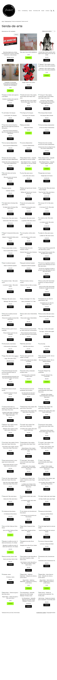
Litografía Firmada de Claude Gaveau (10, 393)
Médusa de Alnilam (28, 127)
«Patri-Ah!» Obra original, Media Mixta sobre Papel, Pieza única (10, 483)
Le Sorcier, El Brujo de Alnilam (47, 543)
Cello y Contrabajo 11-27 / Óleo (28, 301)
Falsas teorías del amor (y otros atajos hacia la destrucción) (10, 465)
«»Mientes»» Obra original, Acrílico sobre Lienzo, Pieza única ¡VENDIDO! (46, 69)
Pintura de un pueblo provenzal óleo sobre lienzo (10, 318)
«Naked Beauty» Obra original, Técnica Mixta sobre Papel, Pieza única (28, 450)
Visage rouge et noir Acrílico (28, 82)
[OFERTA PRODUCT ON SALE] (10, 41)
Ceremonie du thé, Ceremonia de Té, (46, 560)
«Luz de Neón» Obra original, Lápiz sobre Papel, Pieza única (47, 483)
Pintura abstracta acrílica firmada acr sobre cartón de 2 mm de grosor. (28, 333)
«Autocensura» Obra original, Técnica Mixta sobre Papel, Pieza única (46, 432)
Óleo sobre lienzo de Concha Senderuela (10, 178)
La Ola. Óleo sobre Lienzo (28, 175)
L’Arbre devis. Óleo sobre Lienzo (10, 220)
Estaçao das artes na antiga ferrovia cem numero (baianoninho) (46, 147)
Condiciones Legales (41, 612)
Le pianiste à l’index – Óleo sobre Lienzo (10, 285)
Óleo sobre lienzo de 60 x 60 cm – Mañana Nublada (47, 360)
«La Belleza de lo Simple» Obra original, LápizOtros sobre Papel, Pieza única (28, 485)
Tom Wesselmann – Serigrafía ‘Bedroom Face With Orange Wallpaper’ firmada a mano (28, 600)
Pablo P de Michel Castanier (10, 265)
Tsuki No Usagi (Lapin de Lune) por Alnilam (47, 531)
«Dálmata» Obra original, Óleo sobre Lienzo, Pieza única (46, 411)
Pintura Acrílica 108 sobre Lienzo (46, 316)
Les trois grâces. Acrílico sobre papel (28, 238)
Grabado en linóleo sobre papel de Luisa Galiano (10, 99)
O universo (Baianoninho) (28, 145)
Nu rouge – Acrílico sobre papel (47, 331)
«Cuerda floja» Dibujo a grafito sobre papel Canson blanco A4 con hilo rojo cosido (46, 53)
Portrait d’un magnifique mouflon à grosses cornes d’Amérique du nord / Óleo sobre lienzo (46, 270)
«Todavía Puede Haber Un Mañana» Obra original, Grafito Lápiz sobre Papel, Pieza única (10, 414)
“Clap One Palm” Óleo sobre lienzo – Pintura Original (46, 193)
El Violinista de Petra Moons (10, 513)
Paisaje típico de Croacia (46, 175)
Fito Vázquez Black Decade (46, 115)
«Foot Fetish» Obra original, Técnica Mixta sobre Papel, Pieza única (10, 447)
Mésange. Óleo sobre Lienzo (10, 301)
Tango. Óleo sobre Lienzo (10, 358)
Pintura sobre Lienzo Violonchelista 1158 (29, 318)
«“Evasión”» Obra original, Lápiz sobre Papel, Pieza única (46, 447)
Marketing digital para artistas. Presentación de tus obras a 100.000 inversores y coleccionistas (10, 54)
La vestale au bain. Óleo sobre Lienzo (47, 223)
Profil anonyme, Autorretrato (10, 346)
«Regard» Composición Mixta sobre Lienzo (10, 238)
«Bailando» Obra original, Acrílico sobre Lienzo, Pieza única (10, 429)
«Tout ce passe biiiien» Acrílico (10, 250)
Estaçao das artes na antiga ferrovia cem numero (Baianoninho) (10, 162)
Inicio (3, 21)
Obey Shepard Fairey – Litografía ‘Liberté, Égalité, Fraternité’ (46, 162)
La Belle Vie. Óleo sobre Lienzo (47, 235)
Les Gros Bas (47, 346)
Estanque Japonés (10, 190)
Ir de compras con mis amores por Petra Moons (28, 516)
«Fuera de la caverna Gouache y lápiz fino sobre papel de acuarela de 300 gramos (10, 132)
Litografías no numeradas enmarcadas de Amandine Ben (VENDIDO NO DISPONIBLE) (10, 84)
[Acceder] (53, 11)
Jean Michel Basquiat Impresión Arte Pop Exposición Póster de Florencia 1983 (10, 378)
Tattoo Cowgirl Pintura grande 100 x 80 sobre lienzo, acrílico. (46, 253)
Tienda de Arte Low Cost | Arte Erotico (11, 612)
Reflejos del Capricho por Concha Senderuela (28, 193)
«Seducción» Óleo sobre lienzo (10, 499)
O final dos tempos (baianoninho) (46, 127)
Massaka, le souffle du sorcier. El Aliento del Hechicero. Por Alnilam (10, 546)
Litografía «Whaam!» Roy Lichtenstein (46, 375)
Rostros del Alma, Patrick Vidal (10, 559)
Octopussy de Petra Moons (47, 513)
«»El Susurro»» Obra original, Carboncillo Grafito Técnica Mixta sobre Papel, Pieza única (46, 102)
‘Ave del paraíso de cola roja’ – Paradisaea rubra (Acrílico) (28, 393)
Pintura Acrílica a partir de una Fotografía (10, 333)
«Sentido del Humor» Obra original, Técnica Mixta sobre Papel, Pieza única (28, 102)
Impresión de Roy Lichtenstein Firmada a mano (28, 375)
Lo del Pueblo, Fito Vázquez (10, 115)
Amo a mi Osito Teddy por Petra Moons (10, 531)
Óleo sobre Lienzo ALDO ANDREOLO (28, 52)
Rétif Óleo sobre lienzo (28, 346)
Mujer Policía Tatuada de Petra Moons (28, 531)
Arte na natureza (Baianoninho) (10, 145)
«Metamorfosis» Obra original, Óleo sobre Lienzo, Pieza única (28, 411)
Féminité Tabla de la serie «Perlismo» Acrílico (28, 253)
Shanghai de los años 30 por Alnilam (28, 545)
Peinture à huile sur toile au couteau (28, 285)
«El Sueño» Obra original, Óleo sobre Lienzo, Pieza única (28, 429)
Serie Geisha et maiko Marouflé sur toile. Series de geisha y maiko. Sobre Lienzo (29, 563)
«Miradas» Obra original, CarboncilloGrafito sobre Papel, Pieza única (47, 396)
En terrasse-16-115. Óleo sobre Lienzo (47, 208)
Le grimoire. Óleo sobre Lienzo (29, 220)
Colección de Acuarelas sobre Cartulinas (28, 208)
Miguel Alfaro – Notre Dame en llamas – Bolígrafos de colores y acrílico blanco (47, 581)
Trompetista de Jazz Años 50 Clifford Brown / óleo (46, 303)
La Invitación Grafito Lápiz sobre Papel (28, 501)
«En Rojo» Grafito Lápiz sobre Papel (47, 499)
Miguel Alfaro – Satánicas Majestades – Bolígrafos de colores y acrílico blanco (28, 581)
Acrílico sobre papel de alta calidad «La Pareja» (28, 360)
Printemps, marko (10, 577)
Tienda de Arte (8, 21)
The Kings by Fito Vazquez (28, 115)
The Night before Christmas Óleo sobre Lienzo (10, 208)
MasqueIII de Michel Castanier (28, 265)
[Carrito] (51, 10)
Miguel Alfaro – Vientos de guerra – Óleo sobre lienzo (10, 597)
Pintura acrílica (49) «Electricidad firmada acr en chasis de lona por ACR (46, 288)
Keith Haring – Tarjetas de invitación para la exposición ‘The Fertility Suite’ (46, 599)
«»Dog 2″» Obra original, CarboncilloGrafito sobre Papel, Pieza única (47, 467)
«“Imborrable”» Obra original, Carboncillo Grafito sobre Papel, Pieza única (28, 467)
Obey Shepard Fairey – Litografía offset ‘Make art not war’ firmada (28, 162)
